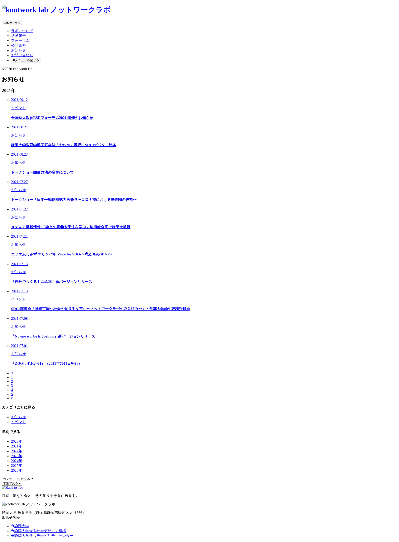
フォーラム (20, 40)
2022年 (16, 451)
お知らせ (18, 50)
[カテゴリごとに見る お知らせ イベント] (18, 479)
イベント (18, 422)
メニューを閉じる (27, 60)
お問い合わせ (22, 55)
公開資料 (18, 45)
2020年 (16, 441)
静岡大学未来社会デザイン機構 (40, 531)
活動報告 (18, 36)
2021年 (16, 446)
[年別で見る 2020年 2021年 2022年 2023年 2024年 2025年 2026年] (12, 483)
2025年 (16, 466)
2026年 (16, 470)
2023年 (16, 456)
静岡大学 (21, 526)
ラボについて (22, 31)
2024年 (16, 461)
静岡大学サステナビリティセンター (43, 536)
